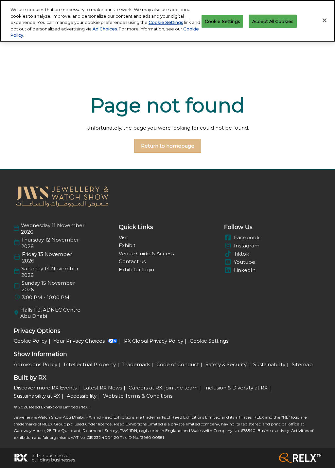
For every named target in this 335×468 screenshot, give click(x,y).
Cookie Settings (166, 22)
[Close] (324, 20)
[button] (167, 146)
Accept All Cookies (272, 21)
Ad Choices (105, 28)
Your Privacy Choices (79, 341)
